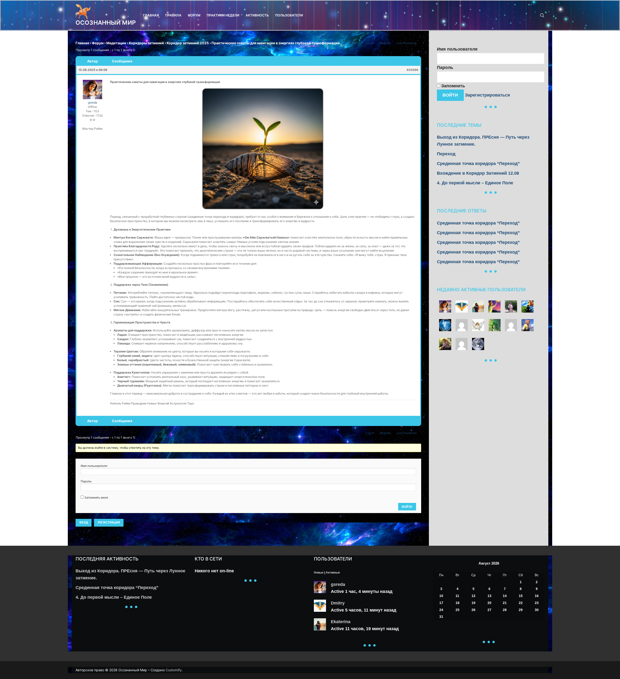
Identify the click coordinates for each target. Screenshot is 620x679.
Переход (446, 153)
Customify (174, 670)
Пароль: (86, 481)
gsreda (338, 584)
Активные (333, 572)
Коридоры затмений (146, 43)
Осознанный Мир (106, 22)
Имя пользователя (457, 49)
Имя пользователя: (94, 466)
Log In (370, 43)
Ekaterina (340, 621)
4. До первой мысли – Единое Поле (475, 182)
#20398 (412, 70)
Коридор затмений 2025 (188, 43)
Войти (407, 506)
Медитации (116, 43)
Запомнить (452, 85)
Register (385, 43)
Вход (83, 522)
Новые (319, 572)
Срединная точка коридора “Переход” (478, 163)
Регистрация (109, 522)
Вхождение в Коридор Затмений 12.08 (478, 173)
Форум (98, 43)
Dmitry (338, 603)
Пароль (445, 67)
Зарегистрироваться (487, 95)
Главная (82, 43)
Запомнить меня (96, 497)
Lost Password (406, 43)
